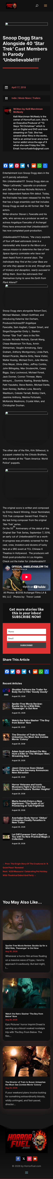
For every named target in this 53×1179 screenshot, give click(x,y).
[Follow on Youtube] (35, 1158)
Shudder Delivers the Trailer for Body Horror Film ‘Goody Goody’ (30, 690)
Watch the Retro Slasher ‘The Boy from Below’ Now (30, 721)
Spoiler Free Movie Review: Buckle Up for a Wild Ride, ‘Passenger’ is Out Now (27, 706)
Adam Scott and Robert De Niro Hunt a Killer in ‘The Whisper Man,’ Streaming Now (31, 753)
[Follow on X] (23, 1158)
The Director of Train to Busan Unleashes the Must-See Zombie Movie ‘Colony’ (30, 737)
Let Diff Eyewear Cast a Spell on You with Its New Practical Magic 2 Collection (31, 836)
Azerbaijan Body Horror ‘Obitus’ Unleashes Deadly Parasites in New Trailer (29, 820)
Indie (14, 98)
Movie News (24, 98)
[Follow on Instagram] (29, 1158)
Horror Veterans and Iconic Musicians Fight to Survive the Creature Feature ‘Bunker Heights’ (31, 787)
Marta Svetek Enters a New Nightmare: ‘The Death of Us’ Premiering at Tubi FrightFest (28, 803)
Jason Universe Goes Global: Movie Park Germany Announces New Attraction (30, 770)
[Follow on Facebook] (18, 1158)
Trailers (36, 98)
